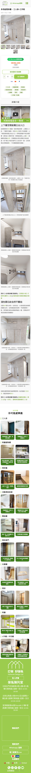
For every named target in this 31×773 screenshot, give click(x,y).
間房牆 (23, 87)
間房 (16, 92)
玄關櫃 (10, 92)
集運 (17, 771)
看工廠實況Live (15, 752)
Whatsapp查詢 (17, 3)
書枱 (16, 131)
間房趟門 (23, 89)
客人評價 (15, 678)
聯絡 (11, 393)
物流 (22, 771)
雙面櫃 (16, 89)
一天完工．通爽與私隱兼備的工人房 (16, 399)
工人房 (8, 87)
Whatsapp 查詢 (15, 748)
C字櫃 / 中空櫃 (15, 95)
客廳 (10, 12)
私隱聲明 (15, 759)
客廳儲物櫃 (15, 87)
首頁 (2, 12)
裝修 (4, 305)
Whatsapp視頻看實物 (16, 59)
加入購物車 (21, 76)
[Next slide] (28, 29)
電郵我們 (15, 744)
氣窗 (8, 138)
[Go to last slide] (3, 29)
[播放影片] (27, 41)
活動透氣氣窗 (9, 89)
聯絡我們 (15, 728)
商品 (6, 12)
